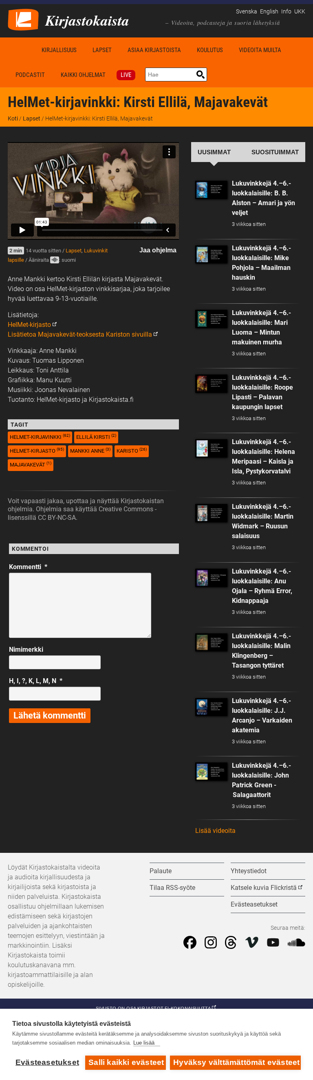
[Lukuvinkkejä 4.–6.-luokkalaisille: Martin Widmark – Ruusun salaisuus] (211, 513)
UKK (299, 11)
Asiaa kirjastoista (154, 50)
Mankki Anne (90, 450)
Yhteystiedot (249, 871)
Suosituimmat (275, 152)
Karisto (132, 450)
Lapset (102, 50)
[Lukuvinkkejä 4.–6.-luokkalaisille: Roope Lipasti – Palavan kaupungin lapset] (211, 384)
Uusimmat (214, 152)
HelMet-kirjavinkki (40, 436)
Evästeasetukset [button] (254, 904)
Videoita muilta (260, 50)
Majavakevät (30, 464)
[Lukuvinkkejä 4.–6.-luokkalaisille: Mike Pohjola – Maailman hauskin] (211, 254)
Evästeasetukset (47, 1062)
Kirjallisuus (59, 50)
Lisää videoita (215, 831)
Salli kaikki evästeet (126, 1062)
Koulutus (210, 50)
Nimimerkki (26, 649)
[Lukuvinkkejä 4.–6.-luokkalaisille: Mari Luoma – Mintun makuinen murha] (211, 319)
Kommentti (28, 567)
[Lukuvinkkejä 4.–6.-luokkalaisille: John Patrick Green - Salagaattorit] (211, 771)
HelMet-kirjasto (29, 325)
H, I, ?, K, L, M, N (35, 681)
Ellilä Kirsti (96, 436)
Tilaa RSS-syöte (172, 888)
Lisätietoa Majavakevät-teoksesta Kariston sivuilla (80, 334)
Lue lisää (143, 1043)
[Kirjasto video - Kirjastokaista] (23, 19)
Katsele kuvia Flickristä (264, 888)
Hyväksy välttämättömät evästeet (236, 1062)
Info (286, 11)
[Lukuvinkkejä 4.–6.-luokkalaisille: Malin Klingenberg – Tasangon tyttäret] (211, 642)
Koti (21, 49)
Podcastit (30, 75)
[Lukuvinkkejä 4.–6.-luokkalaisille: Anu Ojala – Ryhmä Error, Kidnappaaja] (211, 578)
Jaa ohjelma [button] (157, 250)
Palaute (161, 871)
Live (126, 75)
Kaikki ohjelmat (83, 75)
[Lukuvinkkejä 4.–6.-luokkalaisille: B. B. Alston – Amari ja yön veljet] (211, 190)
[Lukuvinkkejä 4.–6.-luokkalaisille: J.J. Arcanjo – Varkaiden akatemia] (211, 707)
